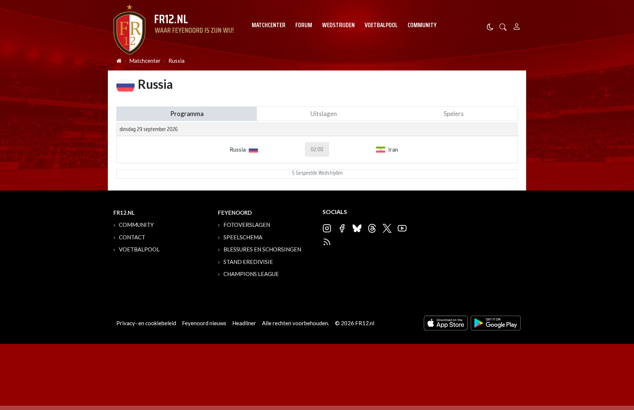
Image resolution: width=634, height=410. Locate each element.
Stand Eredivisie (248, 261)
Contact (132, 237)
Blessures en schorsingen (262, 249)
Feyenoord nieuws (204, 323)
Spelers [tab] (454, 113)
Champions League (251, 274)
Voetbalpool (381, 25)
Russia (176, 60)
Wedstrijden (338, 25)
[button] (503, 26)
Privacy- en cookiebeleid (146, 323)
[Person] (517, 25)
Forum (303, 25)
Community (422, 25)
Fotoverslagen (246, 224)
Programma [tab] (187, 113)
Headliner (244, 323)
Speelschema (242, 237)
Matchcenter (268, 25)
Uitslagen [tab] (323, 113)
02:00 (317, 149)
